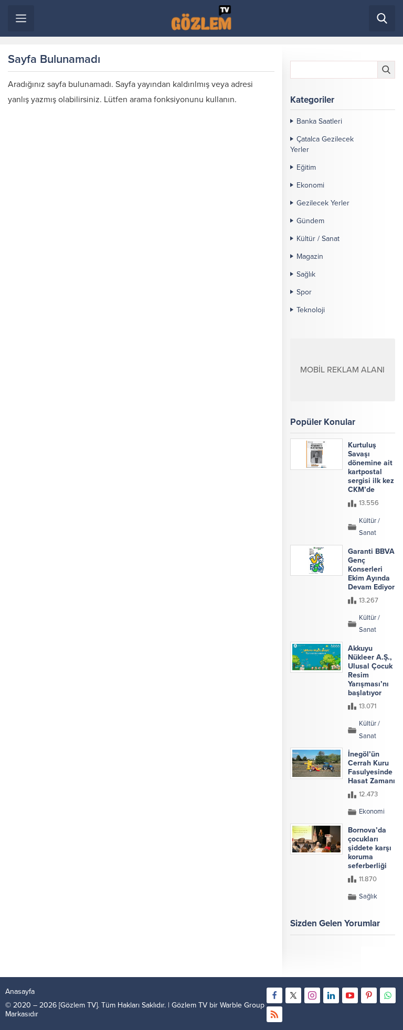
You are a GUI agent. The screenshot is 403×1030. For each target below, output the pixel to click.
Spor (304, 292)
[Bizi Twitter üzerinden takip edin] (293, 995)
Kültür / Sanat (318, 238)
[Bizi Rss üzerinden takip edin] (274, 1014)
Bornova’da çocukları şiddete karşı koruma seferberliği (369, 848)
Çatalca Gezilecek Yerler (322, 144)
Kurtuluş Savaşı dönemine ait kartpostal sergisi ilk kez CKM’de (371, 467)
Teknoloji (310, 309)
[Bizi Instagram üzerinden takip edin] (312, 995)
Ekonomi (310, 185)
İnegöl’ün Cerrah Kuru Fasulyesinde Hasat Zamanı (371, 767)
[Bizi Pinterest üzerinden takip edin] (369, 995)
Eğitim (306, 167)
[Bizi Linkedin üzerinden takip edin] (331, 995)
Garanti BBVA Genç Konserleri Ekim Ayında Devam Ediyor (371, 569)
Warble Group (242, 1005)
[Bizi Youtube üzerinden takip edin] (350, 995)
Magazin (309, 256)
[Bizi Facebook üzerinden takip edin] (274, 995)
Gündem (310, 220)
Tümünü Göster (373, 964)
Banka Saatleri (319, 121)
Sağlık (305, 274)
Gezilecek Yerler (322, 203)
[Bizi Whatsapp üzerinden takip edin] (388, 995)
